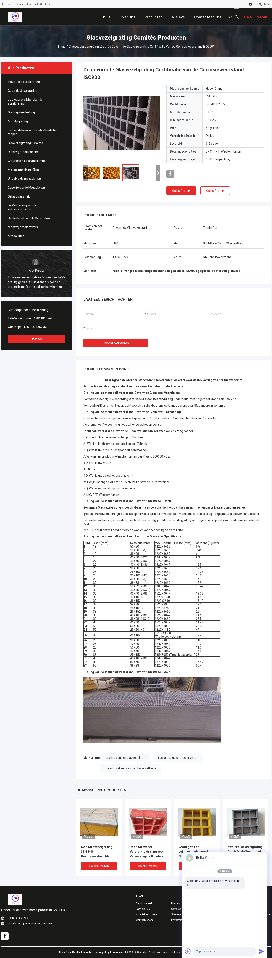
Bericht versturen (115, 343)
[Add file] (188, 951)
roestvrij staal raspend (23, 152)
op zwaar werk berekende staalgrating (25, 101)
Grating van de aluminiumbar (27, 160)
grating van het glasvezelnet (125, 757)
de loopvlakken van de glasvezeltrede (131, 768)
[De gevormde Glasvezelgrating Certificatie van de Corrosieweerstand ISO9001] (99, 822)
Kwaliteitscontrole (146, 914)
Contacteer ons (145, 919)
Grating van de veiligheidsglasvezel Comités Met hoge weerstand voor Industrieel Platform (193, 852)
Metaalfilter (16, 236)
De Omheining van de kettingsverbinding (22, 207)
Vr (230, 17)
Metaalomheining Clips (23, 169)
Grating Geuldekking (21, 112)
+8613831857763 (36, 327)
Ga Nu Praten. (181, 190)
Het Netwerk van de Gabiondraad (30, 218)
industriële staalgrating (24, 81)
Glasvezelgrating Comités (86, 46)
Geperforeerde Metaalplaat (26, 187)
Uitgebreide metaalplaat (24, 178)
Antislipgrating (18, 121)
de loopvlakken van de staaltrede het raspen (33, 132)
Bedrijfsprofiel (144, 903)
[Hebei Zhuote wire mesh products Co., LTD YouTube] (250, 4)
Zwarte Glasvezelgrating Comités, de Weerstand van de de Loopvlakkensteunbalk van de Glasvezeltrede (245, 852)
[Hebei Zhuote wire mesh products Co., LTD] (15, 17)
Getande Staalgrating (22, 90)
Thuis (61, 46)
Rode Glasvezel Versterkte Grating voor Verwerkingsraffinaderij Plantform (147, 852)
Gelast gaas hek (19, 196)
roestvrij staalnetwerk (23, 227)
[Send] (261, 951)
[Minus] (261, 857)
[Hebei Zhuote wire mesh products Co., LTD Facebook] (244, 4)
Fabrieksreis (143, 908)
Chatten (37, 339)
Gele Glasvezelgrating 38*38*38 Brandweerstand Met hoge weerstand (96, 852)
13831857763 (43, 318)
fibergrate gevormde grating (177, 757)
